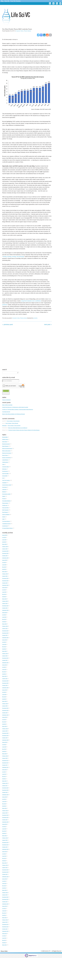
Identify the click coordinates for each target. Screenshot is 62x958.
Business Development (6, 457)
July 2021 (4, 667)
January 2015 (4, 840)
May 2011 (4, 940)
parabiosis (4, 304)
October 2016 (4, 792)
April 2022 (4, 648)
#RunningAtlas (5, 437)
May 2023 (4, 619)
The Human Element (6, 521)
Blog (2, 1)
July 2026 (4, 537)
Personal (4, 498)
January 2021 (4, 678)
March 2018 (4, 753)
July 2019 (4, 719)
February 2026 (5, 546)
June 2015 (4, 828)
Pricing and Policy (5, 507)
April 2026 (4, 541)
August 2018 (4, 742)
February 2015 (5, 837)
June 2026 (4, 539)
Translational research (6, 523)
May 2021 (4, 671)
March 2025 (4, 571)
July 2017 (4, 771)
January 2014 (4, 867)
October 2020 (4, 685)
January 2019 (4, 730)
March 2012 (4, 917)
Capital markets (5, 462)
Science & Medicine (5, 514)
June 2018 (4, 746)
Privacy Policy (4, 951)
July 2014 (4, 853)
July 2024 (4, 589)
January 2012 (4, 922)
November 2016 (5, 790)
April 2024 (4, 596)
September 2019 (5, 714)
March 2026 (4, 544)
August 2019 (4, 717)
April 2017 (4, 778)
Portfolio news (4, 505)
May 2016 (4, 803)
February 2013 (5, 892)
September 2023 (5, 610)
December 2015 (5, 815)
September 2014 (5, 849)
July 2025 (4, 562)
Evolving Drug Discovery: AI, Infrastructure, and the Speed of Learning (15, 407)
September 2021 (5, 662)
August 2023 (4, 612)
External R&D (4, 475)
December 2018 (5, 733)
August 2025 (4, 560)
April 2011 (4, 942)
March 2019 (4, 726)
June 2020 (4, 694)
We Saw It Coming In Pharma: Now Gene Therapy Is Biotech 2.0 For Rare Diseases (24, 430)
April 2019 (4, 724)
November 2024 (5, 580)
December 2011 (5, 924)
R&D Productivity (5, 509)
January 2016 (4, 812)
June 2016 (4, 801)
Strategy (3, 516)
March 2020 (4, 701)
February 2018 (5, 755)
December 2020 (5, 680)
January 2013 (4, 894)
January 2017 (4, 785)
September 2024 (5, 585)
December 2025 (5, 551)
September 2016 (5, 794)
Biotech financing (5, 446)
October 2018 (4, 737)
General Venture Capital (6, 484)
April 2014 (4, 860)
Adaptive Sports (5, 439)
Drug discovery (5, 471)
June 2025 (4, 564)
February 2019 (5, 728)
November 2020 (5, 683)
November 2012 (5, 899)
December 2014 (5, 842)
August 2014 (4, 851)
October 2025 (4, 555)
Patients (3, 496)
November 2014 (5, 844)
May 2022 (4, 646)
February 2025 (5, 573)
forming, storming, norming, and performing (13, 256)
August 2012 (4, 906)
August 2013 (4, 878)
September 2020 (5, 687)
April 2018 (4, 751)
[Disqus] (27, 346)
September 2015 (5, 821)
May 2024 (4, 594)
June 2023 (4, 617)
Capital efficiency (5, 459)
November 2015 (5, 817)
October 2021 (4, 660)
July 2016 (4, 799)
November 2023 (5, 605)
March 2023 (4, 623)
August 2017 (4, 769)
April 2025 (4, 569)
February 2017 (5, 783)
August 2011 (4, 933)
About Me (6, 1)
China (3, 464)
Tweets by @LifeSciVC (6, 399)
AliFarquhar (4, 425)
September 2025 (5, 557)
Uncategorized (5, 525)
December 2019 (5, 708)
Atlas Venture (4, 441)
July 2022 (4, 642)
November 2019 (5, 710)
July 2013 (4, 881)
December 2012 (5, 897)
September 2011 (5, 931)
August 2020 (4, 689)
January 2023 (4, 628)
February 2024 (5, 601)
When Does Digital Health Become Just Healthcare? (17, 427)
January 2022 (4, 655)
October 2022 (4, 635)
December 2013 (5, 869)
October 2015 (4, 819)
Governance (4, 487)
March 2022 (4, 651)
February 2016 (5, 810)
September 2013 (5, 876)
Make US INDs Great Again (7, 404)
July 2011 (4, 935)
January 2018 (4, 758)
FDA (3, 478)
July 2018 (4, 744)
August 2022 (4, 639)
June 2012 (4, 910)
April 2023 (4, 621)
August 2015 (4, 824)
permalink (35, 318)
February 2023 (5, 626)
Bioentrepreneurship (6, 443)
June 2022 (4, 644)
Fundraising (4, 482)
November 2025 (5, 553)
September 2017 (5, 767)
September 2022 (5, 637)
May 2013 (4, 885)
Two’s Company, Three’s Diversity (12, 423)
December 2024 (5, 578)
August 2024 (4, 587)
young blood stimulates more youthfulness (31, 300)
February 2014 (5, 865)
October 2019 (4, 712)
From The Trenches (15, 1)
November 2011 (5, 926)
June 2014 (4, 856)
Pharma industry (27, 30)
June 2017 (4, 774)
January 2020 (4, 705)
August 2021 (4, 664)
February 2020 (5, 703)
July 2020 (4, 692)
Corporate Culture (19, 30)
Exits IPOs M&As (5, 473)
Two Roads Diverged (6, 411)
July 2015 (4, 826)
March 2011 (4, 944)
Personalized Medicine (6, 500)
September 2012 (5, 903)
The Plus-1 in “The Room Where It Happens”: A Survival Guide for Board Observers (17, 409)
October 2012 (4, 901)
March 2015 (4, 835)
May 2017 (4, 776)
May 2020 (4, 696)
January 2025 (4, 576)
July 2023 (4, 614)
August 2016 (4, 796)
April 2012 (4, 915)
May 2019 (4, 721)
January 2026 (4, 548)
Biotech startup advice (6, 450)
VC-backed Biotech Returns (7, 528)
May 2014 (4, 858)
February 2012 (5, 919)
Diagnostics (4, 468)
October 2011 (4, 928)
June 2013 (4, 883)
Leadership (4, 489)
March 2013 (4, 890)
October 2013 (4, 874)
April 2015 (4, 833)
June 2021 (4, 669)
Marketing (4, 491)
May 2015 (4, 831)
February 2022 (5, 653)
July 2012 (4, 908)
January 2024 (4, 603)
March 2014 (4, 862)
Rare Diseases (5, 512)
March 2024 (4, 598)
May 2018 (4, 749)
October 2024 (4, 582)
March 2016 (4, 808)
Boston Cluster (5, 455)
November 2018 (5, 735)
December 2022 (5, 630)
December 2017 (5, 760)
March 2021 (4, 676)
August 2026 (4, 535)
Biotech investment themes (7, 448)
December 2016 (5, 787)
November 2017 (5, 762)
